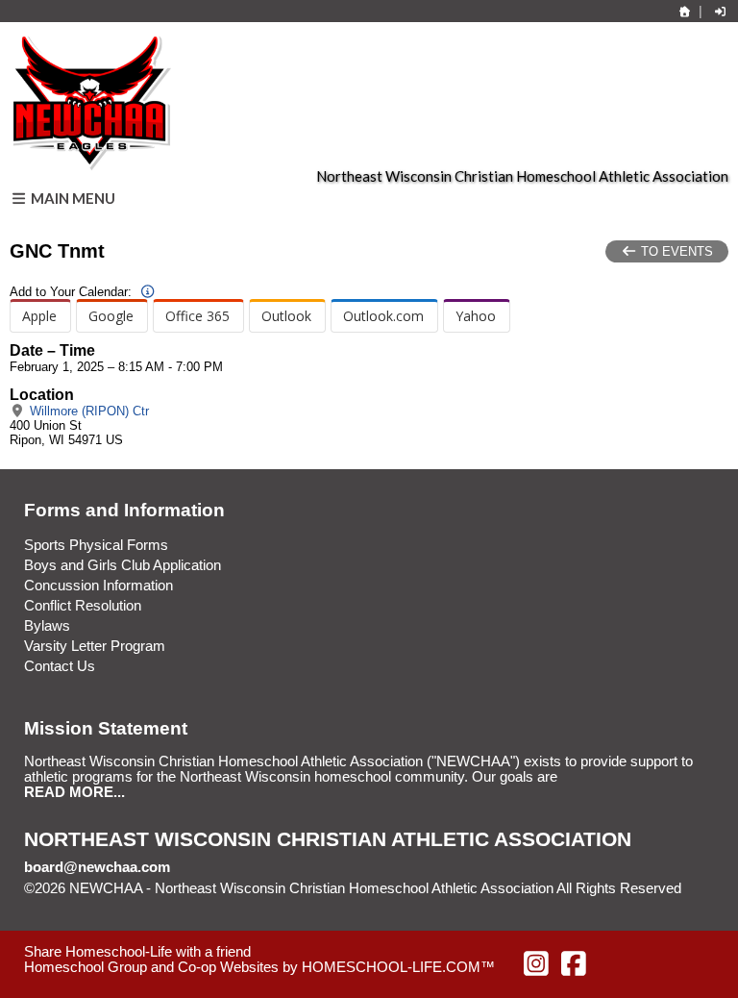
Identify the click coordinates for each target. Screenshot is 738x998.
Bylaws (47, 626)
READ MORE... (74, 792)
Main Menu (71, 198)
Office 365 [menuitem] (197, 316)
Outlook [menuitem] (286, 316)
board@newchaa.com (97, 867)
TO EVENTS (675, 251)
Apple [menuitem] (39, 316)
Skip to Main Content (103, 903)
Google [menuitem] (111, 316)
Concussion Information (98, 585)
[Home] (685, 11)
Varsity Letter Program (94, 646)
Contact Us (59, 666)
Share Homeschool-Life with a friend (137, 952)
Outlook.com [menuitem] (383, 316)
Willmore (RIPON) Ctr (87, 411)
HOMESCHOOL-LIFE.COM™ (398, 967)
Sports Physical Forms (96, 545)
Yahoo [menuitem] (475, 316)
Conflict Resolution (82, 605)
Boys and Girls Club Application (122, 565)
